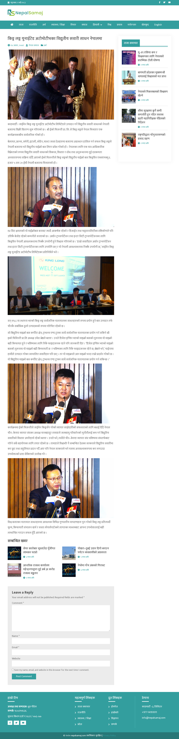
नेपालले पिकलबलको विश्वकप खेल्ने (153, 93)
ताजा (21, 25)
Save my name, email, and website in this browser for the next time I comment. (51, 670)
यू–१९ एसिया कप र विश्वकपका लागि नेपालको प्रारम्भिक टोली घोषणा (151, 56)
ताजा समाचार (84, 707)
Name (16, 636)
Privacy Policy (109, 735)
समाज (84, 25)
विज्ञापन (114, 718)
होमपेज (114, 707)
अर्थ (44, 25)
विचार (73, 25)
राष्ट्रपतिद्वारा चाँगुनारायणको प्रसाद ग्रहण (151, 136)
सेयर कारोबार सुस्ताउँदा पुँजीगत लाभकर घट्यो (39, 550)
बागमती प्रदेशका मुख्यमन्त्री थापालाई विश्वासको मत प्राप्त (152, 74)
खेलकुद (145, 25)
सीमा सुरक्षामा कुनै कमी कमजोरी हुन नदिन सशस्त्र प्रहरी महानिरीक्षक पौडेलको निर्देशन (151, 116)
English (158, 25)
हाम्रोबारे (114, 712)
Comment (18, 603)
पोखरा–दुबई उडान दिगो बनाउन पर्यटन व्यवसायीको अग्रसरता (93, 550)
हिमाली (96, 25)
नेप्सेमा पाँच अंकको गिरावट (91, 565)
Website (16, 659)
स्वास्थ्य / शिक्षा (58, 25)
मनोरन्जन (132, 25)
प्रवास (119, 25)
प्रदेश (80, 724)
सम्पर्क (114, 724)
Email (15, 647)
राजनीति (33, 25)
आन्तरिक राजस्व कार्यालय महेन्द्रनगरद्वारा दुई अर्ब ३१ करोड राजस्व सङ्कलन (39, 569)
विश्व (109, 25)
